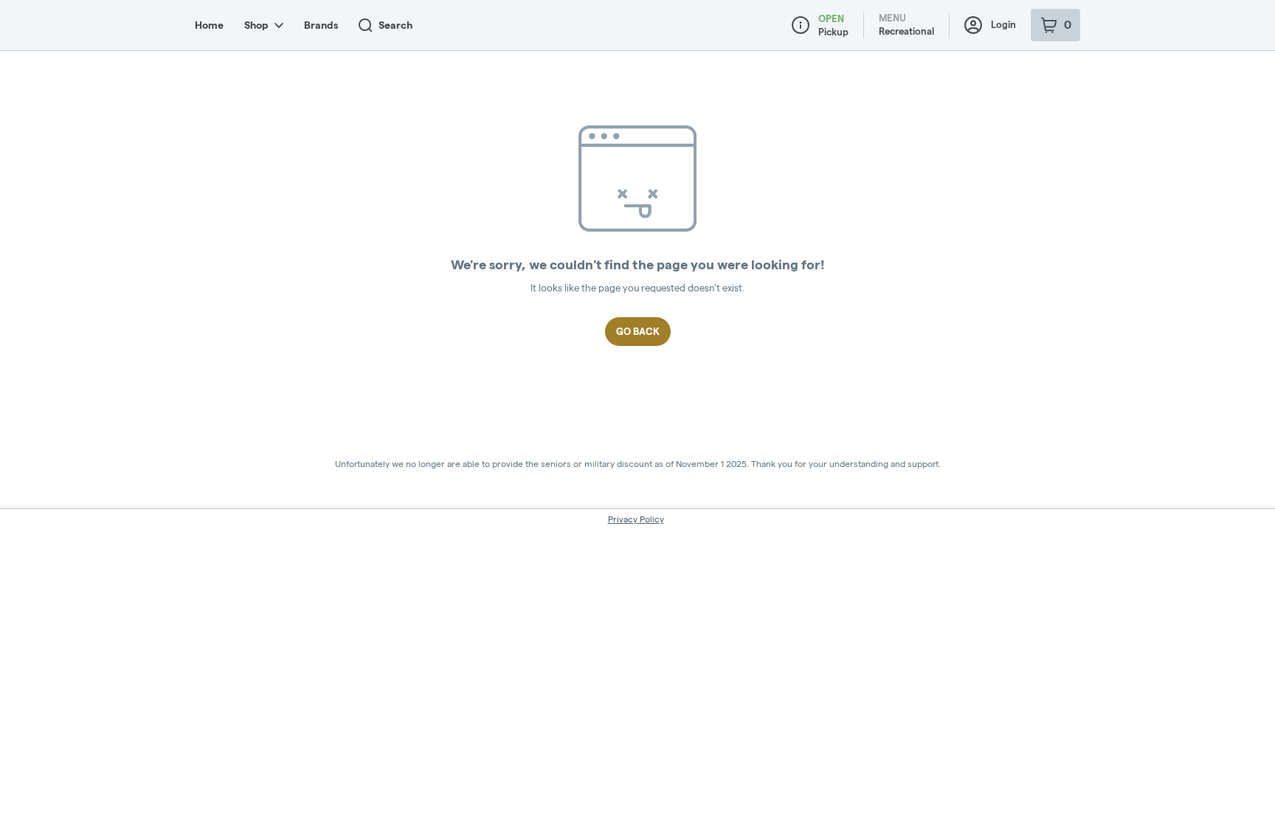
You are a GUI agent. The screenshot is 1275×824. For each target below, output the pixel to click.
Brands (321, 25)
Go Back (638, 331)
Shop (256, 25)
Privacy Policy (636, 519)
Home (209, 25)
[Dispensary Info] (800, 25)
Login (1003, 24)
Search (395, 25)
